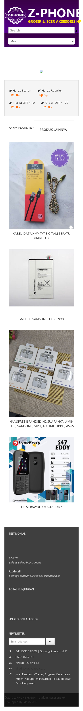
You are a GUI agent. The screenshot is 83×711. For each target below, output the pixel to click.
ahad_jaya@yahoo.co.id (30, 668)
